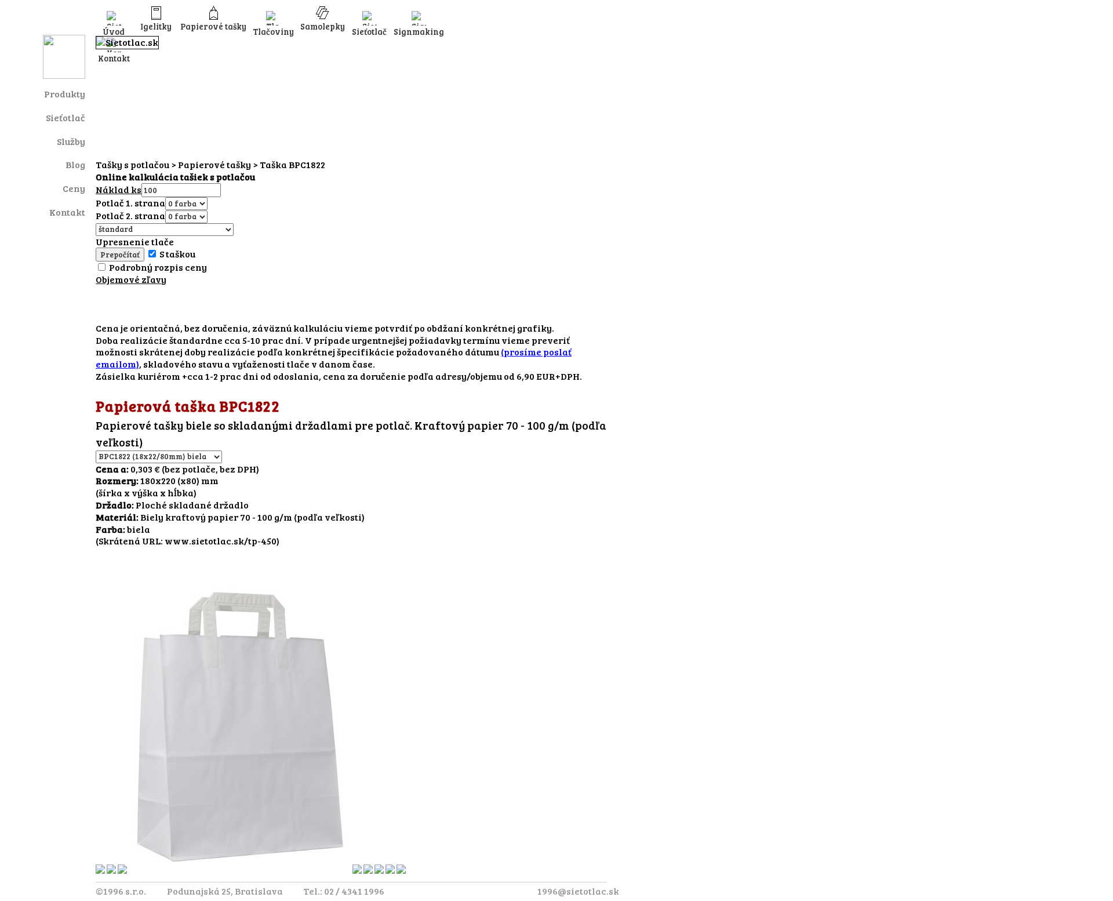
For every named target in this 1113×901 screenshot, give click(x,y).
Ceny (74, 188)
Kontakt (67, 212)
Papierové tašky (213, 26)
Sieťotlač (65, 117)
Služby (71, 141)
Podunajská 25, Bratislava (225, 891)
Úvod (114, 31)
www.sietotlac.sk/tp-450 (221, 541)
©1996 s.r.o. (121, 891)
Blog (75, 164)
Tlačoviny (273, 31)
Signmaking (419, 31)
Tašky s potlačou (132, 164)
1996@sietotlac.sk (578, 891)
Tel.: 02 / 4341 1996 (343, 891)
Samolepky (322, 26)
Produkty (64, 94)
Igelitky (156, 26)
